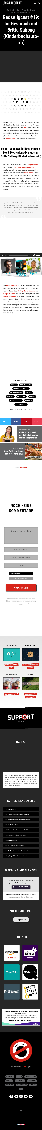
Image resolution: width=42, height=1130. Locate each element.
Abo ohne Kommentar (21, 578)
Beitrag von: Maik (21, 380)
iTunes (26, 291)
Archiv (19, 1076)
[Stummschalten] (34, 255)
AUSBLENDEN (23, 467)
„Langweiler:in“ (14, 883)
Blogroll (10, 1076)
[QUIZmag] (30, 972)
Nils (25, 128)
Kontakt (9, 1080)
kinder (32, 396)
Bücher (29, 392)
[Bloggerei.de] (21, 1124)
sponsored (32, 1080)
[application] (21, 255)
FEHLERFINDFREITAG (11, 674)
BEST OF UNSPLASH (30, 645)
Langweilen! (21, 920)
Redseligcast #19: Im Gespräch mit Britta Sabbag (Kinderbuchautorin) (21, 29)
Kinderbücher (16, 400)
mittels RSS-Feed (9, 296)
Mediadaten (20, 1080)
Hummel (10, 396)
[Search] (39, 3)
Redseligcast (10, 139)
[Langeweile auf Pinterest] (31, 1096)
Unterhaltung (16, 392)
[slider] (38, 255)
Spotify (20, 291)
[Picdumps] (12, 991)
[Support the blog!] (21, 718)
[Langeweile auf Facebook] (11, 1096)
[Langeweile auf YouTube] (26, 1096)
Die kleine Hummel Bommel (24, 167)
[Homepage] (14, 3)
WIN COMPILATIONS (11, 645)
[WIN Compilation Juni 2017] (11, 658)
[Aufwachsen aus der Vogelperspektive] (30, 688)
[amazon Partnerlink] (12, 953)
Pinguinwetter (33, 164)
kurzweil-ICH (25, 384)
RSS (21, 1089)
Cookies (33, 1084)
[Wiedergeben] (3, 255)
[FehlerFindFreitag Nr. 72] (11, 686)
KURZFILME (31, 674)
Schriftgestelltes (21, 388)
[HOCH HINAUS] (21, 1111)
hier (23, 601)
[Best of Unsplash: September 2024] (30, 658)
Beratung (10, 1084)
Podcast (28, 400)
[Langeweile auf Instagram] (21, 1096)
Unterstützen (30, 1076)
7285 (23, 1066)
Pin (26, 422)
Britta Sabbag (29, 173)
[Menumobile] (34, 3)
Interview (21, 396)
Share (15, 422)
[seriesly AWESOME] (30, 953)
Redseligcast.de (11, 285)
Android (32, 291)
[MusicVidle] (12, 972)
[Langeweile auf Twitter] (16, 1096)
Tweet (5, 422)
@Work (14, 384)
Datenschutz (22, 1084)
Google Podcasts (9, 294)
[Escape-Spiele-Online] (30, 991)
